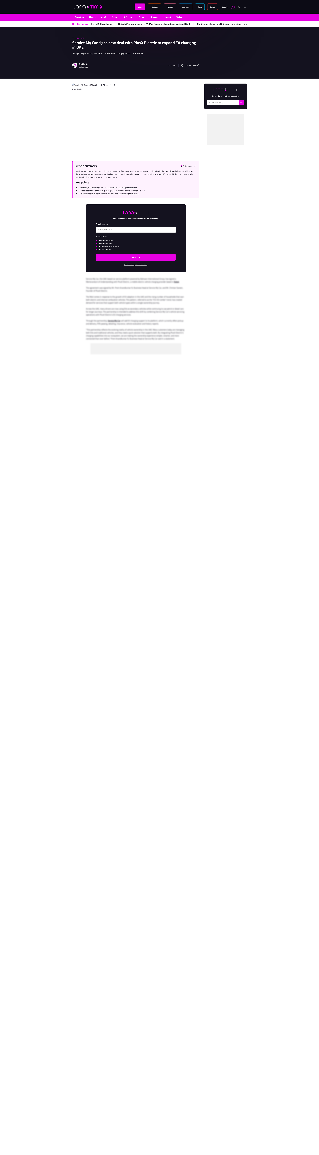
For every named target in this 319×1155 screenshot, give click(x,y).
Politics (115, 17)
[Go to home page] (88, 7)
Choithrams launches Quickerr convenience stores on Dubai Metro (179, 24)
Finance (92, 17)
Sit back (142, 17)
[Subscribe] (241, 102)
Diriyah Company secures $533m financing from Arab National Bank (101, 24)
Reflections (128, 17)
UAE (82, 38)
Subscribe (136, 257)
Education (79, 17)
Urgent (168, 17)
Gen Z (103, 17)
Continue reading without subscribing (135, 264)
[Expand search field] (239, 7)
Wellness (180, 17)
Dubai (77, 38)
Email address (102, 224)
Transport (155, 17)
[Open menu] (245, 6)
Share (173, 65)
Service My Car (114, 321)
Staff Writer (84, 64)
